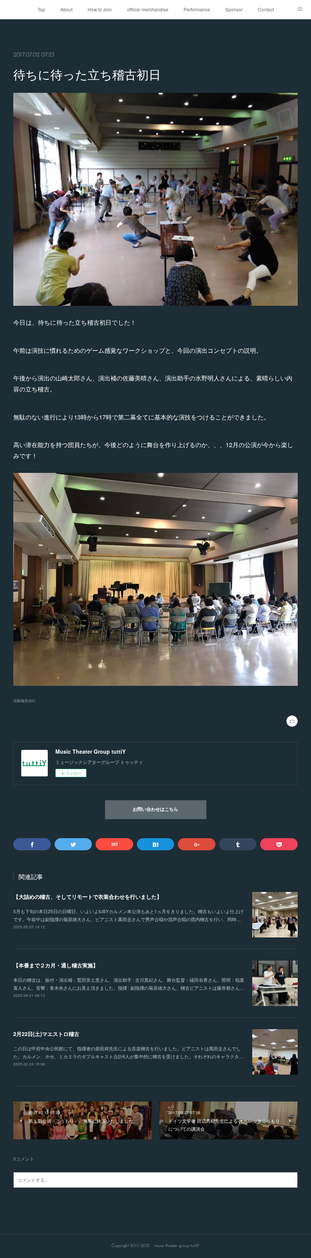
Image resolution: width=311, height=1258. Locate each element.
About (66, 9)
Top (41, 9)
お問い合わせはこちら (155, 809)
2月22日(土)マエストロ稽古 (46, 1033)
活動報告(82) (24, 700)
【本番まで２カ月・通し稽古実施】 (55, 965)
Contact (266, 9)
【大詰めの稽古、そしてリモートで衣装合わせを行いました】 (87, 896)
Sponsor (234, 9)
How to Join (100, 9)
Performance (197, 9)
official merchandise (147, 9)
